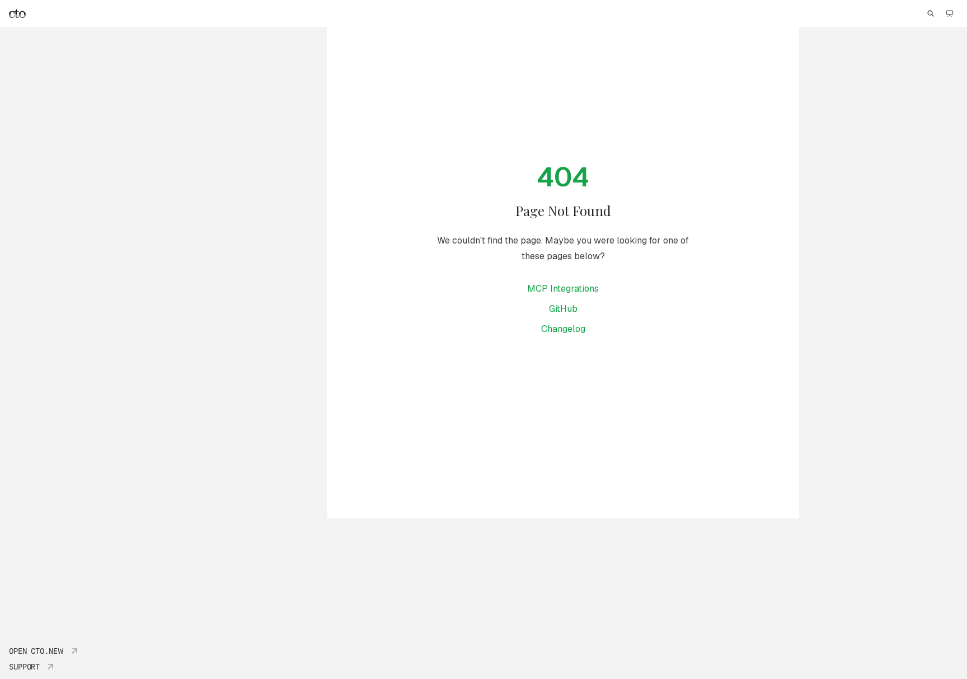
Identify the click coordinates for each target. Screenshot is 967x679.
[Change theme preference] (949, 13)
